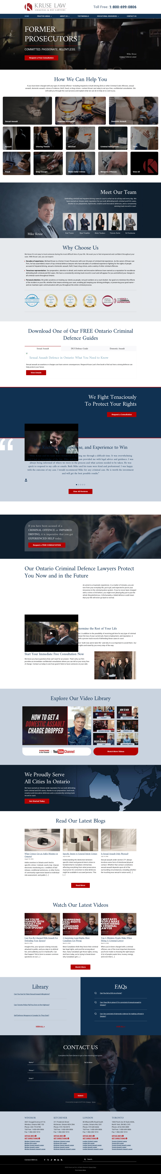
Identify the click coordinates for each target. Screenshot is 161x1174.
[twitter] (48, 1160)
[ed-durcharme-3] (130, 214)
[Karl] (69, 214)
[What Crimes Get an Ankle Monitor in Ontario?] (42, 840)
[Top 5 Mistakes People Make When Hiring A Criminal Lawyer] (118, 924)
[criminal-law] (127, 721)
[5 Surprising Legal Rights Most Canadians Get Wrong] (80, 924)
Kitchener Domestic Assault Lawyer (64, 1149)
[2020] (103, 734)
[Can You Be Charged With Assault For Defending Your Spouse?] (42, 924)
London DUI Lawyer (89, 1143)
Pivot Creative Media (80, 1170)
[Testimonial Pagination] (76, 484)
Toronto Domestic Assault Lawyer (122, 1149)
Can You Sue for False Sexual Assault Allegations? (32, 994)
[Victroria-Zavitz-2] (115, 214)
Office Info (30, 1136)
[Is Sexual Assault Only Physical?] (118, 840)
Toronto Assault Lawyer (119, 1147)
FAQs (121, 987)
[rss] (61, 1160)
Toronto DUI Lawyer (118, 1143)
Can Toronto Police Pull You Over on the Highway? (32, 1005)
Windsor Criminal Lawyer (32, 1141)
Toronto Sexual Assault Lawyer (121, 1145)
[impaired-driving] (103, 721)
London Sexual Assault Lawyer (92, 1145)
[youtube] (55, 1160)
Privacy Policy (92, 1167)
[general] (127, 734)
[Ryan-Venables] (84, 214)
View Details (36, 373)
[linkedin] (58, 1160)
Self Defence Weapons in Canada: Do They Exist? (31, 1015)
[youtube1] (56, 748)
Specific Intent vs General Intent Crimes (80, 854)
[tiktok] (51, 1160)
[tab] (43, 348)
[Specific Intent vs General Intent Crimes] (80, 840)
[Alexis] (99, 214)
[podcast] (103, 707)
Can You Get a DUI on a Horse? (111, 993)
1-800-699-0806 (122, 7)
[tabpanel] (80, 365)
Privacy (88, 1102)
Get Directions (31, 1138)
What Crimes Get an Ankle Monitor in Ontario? (41, 855)
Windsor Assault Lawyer (32, 1147)
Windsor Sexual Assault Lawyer (34, 1145)
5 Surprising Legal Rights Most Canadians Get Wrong (76, 939)
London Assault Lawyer (90, 1147)
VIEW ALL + (40, 1026)
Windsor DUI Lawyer (31, 1143)
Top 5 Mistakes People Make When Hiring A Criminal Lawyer (116, 939)
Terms (93, 1102)
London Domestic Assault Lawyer (93, 1149)
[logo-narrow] (46, 4)
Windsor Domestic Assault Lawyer (35, 1149)
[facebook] (44, 1160)
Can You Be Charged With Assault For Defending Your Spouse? (41, 939)
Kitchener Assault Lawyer (61, 1147)
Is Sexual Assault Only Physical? (114, 854)
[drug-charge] (127, 707)
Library (40, 987)
